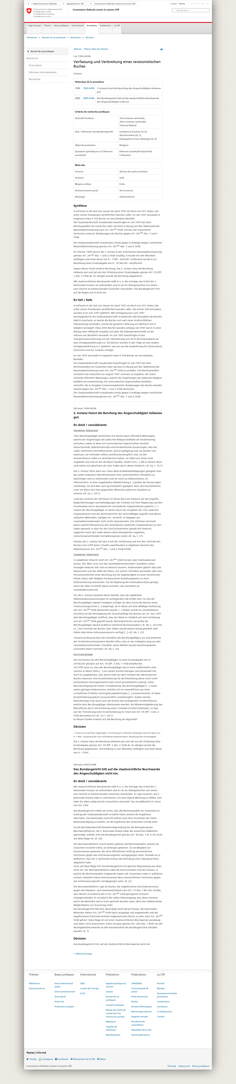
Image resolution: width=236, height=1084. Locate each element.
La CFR (117, 25)
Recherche (76, 37)
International (77, 25)
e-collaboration (164, 1011)
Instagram (47, 1059)
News (103, 1059)
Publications (105, 25)
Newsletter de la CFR (141, 1030)
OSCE (82, 993)
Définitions (34, 983)
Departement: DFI (75, 3)
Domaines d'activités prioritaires (167, 995)
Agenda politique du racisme (116, 985)
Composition (163, 1001)
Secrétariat (162, 1006)
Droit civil (59, 1001)
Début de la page (84, 953)
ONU (82, 983)
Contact (173, 4)
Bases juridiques (61, 25)
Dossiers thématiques (141, 1006)
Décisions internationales (43, 72)
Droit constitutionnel (65, 991)
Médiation (111, 1021)
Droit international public (64, 985)
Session (109, 991)
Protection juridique (64, 1006)
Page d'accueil (34, 25)
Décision (90, 37)
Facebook (63, 1059)
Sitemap (171, 1066)
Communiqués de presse (139, 990)
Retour (78, 48)
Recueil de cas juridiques (54, 37)
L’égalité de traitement (111, 1028)
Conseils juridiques (115, 1005)
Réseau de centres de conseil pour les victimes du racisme (116, 1013)
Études (134, 1001)
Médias (182, 4)
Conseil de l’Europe (89, 988)
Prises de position (139, 996)
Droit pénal (35, 65)
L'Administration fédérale (44, 3)
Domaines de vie (37, 988)
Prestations (92, 25)
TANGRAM (136, 983)
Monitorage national (141, 1011)
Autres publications (140, 1035)
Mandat (161, 988)
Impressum (184, 1066)
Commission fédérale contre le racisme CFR (114, 3)
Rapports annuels (139, 1016)
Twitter (33, 1059)
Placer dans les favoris (96, 48)
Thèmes (47, 25)
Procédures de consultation (138, 1023)
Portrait (160, 983)
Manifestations (113, 1035)
